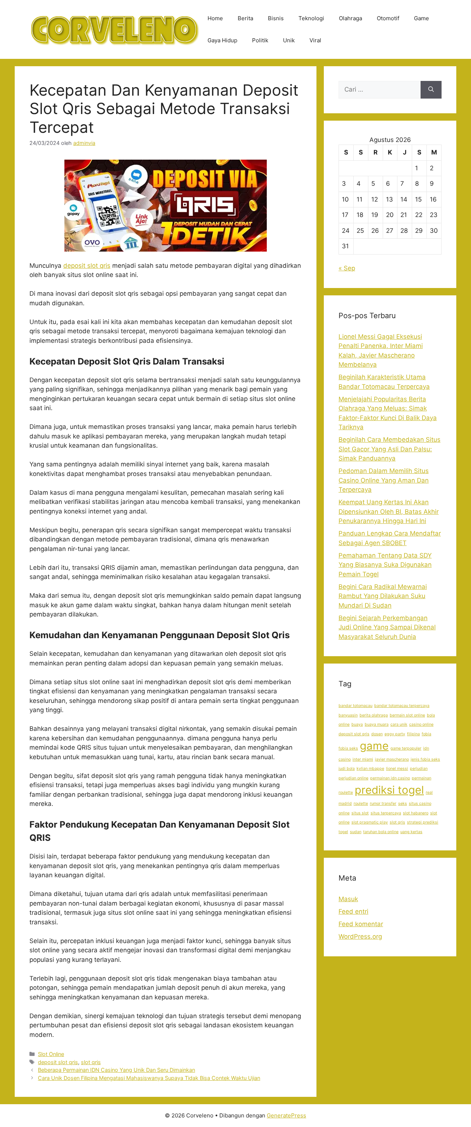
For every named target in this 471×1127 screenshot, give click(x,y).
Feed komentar (361, 924)
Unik (289, 40)
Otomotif (388, 18)
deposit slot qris (86, 265)
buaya (357, 724)
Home (215, 18)
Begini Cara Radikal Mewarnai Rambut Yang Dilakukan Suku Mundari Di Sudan (383, 596)
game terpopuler (405, 748)
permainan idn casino (390, 778)
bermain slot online (407, 715)
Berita (245, 18)
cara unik (398, 724)
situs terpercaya (386, 813)
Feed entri (353, 911)
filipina (413, 734)
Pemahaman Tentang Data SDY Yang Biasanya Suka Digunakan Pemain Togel (385, 565)
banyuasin (348, 715)
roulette (361, 803)
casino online (421, 724)
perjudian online (353, 778)
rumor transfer (383, 803)
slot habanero (415, 813)
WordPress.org (360, 936)
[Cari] (431, 90)
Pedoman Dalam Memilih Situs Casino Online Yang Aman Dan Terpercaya (384, 480)
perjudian (419, 768)
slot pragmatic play (369, 822)
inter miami (363, 759)
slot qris (91, 1062)
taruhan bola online (381, 831)
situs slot (360, 813)
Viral (315, 40)
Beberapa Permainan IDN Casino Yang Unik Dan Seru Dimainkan (116, 1070)
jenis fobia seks (425, 759)
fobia (426, 734)
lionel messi (397, 768)
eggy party (395, 734)
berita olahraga (374, 715)
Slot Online (51, 1054)
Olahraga (350, 18)
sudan (355, 831)
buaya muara (377, 724)
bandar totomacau (355, 705)
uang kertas (411, 831)
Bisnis (276, 18)
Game (421, 18)
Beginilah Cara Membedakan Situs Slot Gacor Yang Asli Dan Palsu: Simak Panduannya (389, 449)
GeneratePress (286, 1115)
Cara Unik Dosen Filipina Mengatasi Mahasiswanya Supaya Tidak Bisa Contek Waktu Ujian (149, 1078)
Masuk (348, 899)
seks (402, 803)
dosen (377, 734)
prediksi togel (389, 789)
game (374, 745)
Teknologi (311, 18)
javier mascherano (392, 759)
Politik (260, 40)
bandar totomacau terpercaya (401, 705)
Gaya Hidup (222, 40)
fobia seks (348, 748)
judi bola (347, 768)
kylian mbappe (370, 768)
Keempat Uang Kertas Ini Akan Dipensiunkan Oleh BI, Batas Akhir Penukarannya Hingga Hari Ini (389, 511)
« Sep (347, 268)
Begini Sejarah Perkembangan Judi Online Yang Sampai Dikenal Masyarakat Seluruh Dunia (387, 627)
